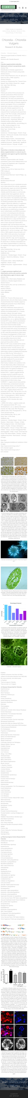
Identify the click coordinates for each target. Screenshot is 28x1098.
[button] (19, 8)
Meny (25, 7)
